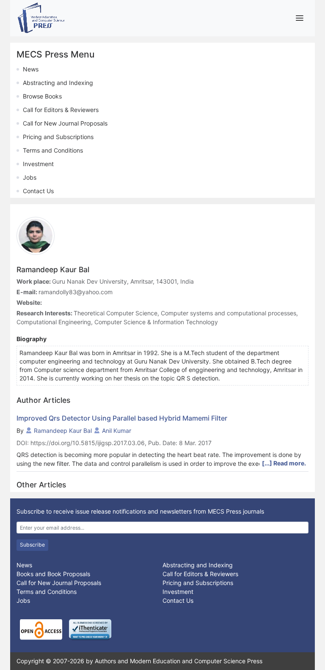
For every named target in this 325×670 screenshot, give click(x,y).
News (31, 69)
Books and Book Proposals (53, 573)
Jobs (29, 177)
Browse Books (42, 96)
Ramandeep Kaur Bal (63, 430)
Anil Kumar (116, 430)
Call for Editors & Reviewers (61, 109)
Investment (38, 163)
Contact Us (38, 190)
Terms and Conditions (53, 150)
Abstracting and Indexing (58, 82)
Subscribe (32, 544)
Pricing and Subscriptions (58, 136)
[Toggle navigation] (299, 18)
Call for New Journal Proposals (65, 123)
